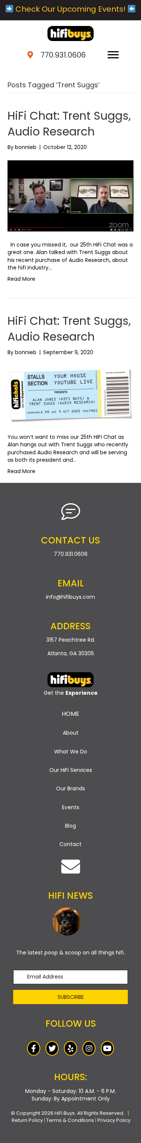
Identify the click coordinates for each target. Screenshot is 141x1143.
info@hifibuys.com (70, 597)
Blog (70, 825)
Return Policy (27, 1120)
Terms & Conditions (70, 1120)
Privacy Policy (113, 1120)
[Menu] (113, 55)
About (71, 733)
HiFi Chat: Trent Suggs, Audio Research (69, 124)
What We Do (70, 751)
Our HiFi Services (70, 770)
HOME (70, 713)
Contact (70, 844)
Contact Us (70, 540)
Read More (21, 279)
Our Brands (70, 788)
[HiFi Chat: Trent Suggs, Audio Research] (70, 195)
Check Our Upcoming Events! (70, 9)
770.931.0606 (63, 55)
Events (70, 807)
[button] (70, 997)
